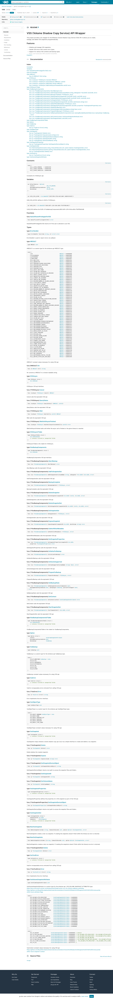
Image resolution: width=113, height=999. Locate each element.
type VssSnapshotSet (33, 146)
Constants (30, 67)
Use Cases (14, 977)
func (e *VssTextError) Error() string (39, 155)
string (47, 234)
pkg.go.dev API (54, 984)
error (51, 219)
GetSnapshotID (46, 773)
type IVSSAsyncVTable (33, 87)
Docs (84, 2)
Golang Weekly (93, 989)
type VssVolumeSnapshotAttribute (37, 157)
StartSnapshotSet (55, 607)
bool (72, 565)
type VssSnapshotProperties (35, 142)
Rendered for (99, 59)
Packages (94, 2)
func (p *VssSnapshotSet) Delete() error (41, 151)
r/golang (92, 984)
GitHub (91, 979)
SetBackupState (54, 583)
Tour (32, 979)
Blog (71, 979)
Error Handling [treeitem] (7, 45)
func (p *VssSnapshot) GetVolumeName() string (43, 140)
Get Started (35, 974)
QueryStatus (44, 400)
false (48, 187)
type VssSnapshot (32, 131)
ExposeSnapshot (54, 521)
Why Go (68, 2)
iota (49, 659)
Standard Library (55, 977)
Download (72, 977)
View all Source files (105, 956)
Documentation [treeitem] (8, 55)
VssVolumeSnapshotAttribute (68, 599)
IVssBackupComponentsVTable (40, 617)
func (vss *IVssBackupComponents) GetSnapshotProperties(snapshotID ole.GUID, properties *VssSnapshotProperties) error (65, 105)
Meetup (91, 987)
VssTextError (34, 855)
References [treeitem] (7, 47)
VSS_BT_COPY (50, 189)
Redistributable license (31, 17)
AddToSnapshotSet (55, 471)
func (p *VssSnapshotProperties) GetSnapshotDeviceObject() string (49, 144)
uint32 (61, 403)
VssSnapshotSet (35, 813)
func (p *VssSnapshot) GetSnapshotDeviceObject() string (46, 137)
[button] (10, 17)
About (72, 974)
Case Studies (15, 979)
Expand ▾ (29, 55)
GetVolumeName (46, 781)
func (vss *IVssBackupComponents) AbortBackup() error (45, 91)
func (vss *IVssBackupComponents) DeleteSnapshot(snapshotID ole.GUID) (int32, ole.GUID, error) (57, 96)
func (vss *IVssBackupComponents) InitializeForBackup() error (47, 107)
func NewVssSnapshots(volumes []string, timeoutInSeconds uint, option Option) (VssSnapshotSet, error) (59, 149)
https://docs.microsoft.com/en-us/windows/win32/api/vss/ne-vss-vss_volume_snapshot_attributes (55, 888)
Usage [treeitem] (5, 42)
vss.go (29, 960)
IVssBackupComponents (38, 447)
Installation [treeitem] (6, 40)
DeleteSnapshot (54, 492)
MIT (38, 12)
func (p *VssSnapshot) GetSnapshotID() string (42, 138)
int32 (72, 495)
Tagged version (46, 17)
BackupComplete (54, 482)
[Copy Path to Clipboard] (30, 6)
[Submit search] (62, 2)
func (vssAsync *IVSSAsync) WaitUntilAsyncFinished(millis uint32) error (50, 85)
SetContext (52, 596)
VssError (33, 678)
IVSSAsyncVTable (36, 432)
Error (39, 691)
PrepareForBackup (55, 572)
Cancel (42, 390)
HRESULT (33, 241)
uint (37, 244)
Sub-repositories (55, 979)
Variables (29, 69)
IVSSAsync (33, 376)
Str (39, 365)
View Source (108, 163)
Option (42, 184)
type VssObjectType (32, 129)
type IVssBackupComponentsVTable (37, 120)
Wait (41, 411)
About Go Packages (56, 982)
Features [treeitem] (6, 35)
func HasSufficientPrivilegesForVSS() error (39, 70)
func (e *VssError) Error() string (38, 127)
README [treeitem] (6, 32)
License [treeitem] (6, 49)
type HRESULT (31, 74)
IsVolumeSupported (55, 562)
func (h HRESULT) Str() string (37, 76)
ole (42, 196)
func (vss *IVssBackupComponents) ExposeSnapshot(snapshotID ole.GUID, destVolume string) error (58, 102)
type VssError (31, 126)
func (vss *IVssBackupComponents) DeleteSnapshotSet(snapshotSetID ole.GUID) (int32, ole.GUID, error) (59, 98)
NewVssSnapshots (36, 837)
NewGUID (46, 196)
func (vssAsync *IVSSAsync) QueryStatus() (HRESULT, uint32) (47, 81)
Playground (34, 977)
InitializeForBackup (55, 551)
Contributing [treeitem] (7, 52)
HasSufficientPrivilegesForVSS (40, 216)
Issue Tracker (73, 982)
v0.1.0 (5, 12)
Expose (43, 755)
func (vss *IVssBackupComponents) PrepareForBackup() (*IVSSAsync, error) (51, 111)
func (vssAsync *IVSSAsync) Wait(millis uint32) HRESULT (45, 83)
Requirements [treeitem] (7, 37)
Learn (77, 2)
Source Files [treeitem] (7, 58)
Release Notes (73, 984)
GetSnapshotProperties (57, 539)
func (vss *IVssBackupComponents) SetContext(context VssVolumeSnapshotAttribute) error (56, 116)
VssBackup (59, 587)
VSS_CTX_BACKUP (51, 185)
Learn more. (84, 996)
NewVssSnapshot (36, 827)
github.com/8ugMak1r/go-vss (21, 6)
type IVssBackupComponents (35, 89)
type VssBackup (31, 124)
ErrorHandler (34, 231)
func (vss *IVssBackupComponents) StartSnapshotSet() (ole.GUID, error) (50, 118)
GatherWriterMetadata (56, 528)
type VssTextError (32, 153)
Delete (43, 745)
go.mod (16, 17)
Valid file (15, 17)
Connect (92, 974)
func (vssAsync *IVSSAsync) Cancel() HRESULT (43, 80)
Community (104, 2)
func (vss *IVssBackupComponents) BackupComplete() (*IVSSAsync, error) (51, 94)
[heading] (6, 2)
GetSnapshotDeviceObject (50, 763)
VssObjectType (35, 702)
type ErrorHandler (32, 72)
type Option (30, 122)
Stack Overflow (35, 982)
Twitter (91, 977)
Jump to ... (6, 28)
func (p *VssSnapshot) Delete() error (40, 133)
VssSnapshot (34, 731)
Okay (91, 996)
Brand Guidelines (74, 987)
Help (32, 984)
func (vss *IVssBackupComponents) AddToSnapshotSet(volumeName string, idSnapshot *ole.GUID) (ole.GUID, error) (63, 92)
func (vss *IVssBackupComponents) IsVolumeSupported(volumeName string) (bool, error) (55, 109)
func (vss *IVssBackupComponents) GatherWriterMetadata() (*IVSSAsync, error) (52, 103)
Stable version (59, 17)
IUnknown (35, 381)
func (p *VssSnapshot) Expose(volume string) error (44, 135)
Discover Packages (7, 6)
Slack (91, 982)
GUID (81, 474)
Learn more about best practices (75, 17)
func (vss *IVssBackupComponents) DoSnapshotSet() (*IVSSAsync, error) (50, 100)
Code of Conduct (74, 989)
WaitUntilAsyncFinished (48, 421)
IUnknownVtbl (36, 436)
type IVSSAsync (31, 78)
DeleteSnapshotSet (55, 503)
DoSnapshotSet (54, 510)
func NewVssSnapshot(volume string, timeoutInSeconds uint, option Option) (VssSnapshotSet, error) (58, 148)
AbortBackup (53, 461)
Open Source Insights (16, 22)
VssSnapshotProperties (43, 543)
